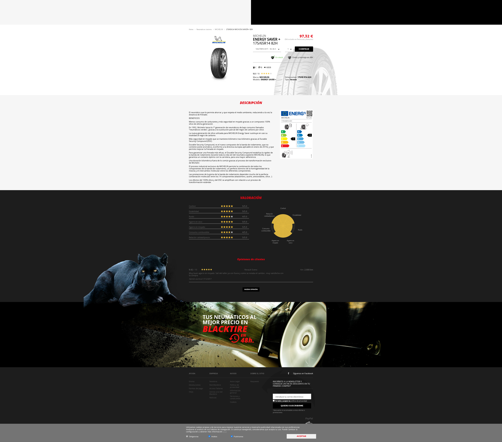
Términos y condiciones (235, 397)
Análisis (214, 436)
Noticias (212, 397)
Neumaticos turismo (204, 29)
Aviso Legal (235, 381)
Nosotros (213, 381)
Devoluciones (195, 385)
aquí (225, 431)
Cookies (233, 402)
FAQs (191, 392)
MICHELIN (219, 29)
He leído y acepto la (291, 401)
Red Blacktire (215, 385)
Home (191, 29)
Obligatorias (193, 436)
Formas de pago (196, 388)
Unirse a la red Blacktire (215, 393)
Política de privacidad (234, 386)
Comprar (304, 49)
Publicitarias (238, 436)
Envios (192, 381)
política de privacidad (298, 401)
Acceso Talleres (216, 388)
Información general (235, 391)
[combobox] (267, 49)
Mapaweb (254, 381)
